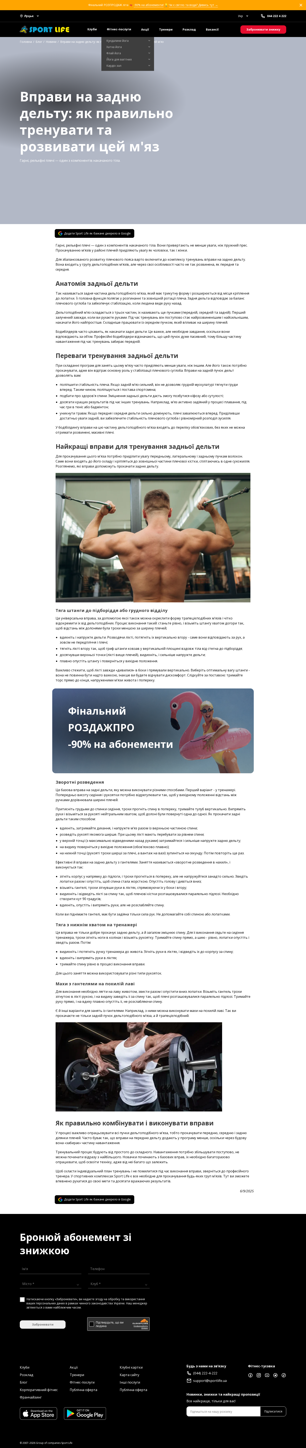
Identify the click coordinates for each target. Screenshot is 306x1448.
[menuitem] (127, 41)
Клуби (92, 29)
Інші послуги (130, 1382)
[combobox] (49, 1283)
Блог (23, 1382)
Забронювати (42, 1324)
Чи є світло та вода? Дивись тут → (193, 5)
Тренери (166, 29)
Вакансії (212, 29)
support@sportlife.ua (210, 1380)
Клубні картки (131, 1367)
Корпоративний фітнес (39, 1390)
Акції (145, 29)
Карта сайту (129, 1375)
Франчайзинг (31, 1397)
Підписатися (273, 1411)
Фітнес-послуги (119, 29)
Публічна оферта (83, 1390)
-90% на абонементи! (149, 5)
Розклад (189, 29)
